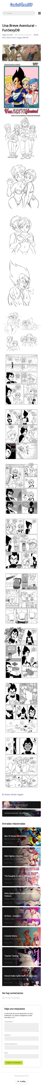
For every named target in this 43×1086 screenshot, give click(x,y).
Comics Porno (11, 38)
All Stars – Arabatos (21, 916)
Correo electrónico (11, 1044)
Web (5, 1053)
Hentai (13, 794)
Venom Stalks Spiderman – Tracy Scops (21, 976)
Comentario (8, 1022)
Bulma (7, 794)
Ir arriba (22, 1081)
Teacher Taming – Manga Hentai (21, 956)
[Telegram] (21, 52)
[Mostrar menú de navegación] (39, 13)
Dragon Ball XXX (22, 38)
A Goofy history (21, 936)
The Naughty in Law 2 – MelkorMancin (21, 876)
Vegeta (20, 794)
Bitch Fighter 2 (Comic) (21, 856)
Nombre (7, 1035)
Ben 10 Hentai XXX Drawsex (21, 836)
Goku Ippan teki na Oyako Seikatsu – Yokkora (21, 896)
